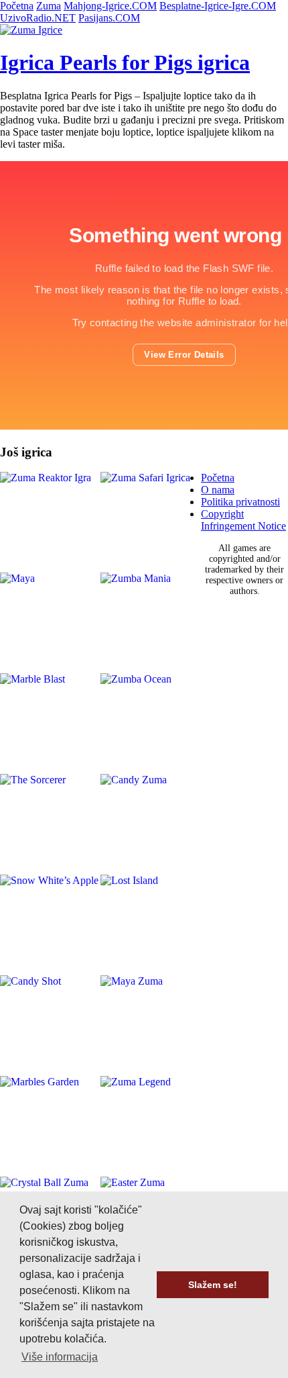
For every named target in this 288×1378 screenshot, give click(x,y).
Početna (16, 5)
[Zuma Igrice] (31, 30)
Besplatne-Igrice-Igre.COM (217, 5)
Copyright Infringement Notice (243, 520)
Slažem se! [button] (212, 1284)
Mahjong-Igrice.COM (110, 5)
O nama (217, 489)
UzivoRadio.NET (38, 17)
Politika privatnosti (240, 501)
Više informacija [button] (59, 1357)
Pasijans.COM (109, 17)
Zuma (48, 5)
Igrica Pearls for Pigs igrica (125, 62)
